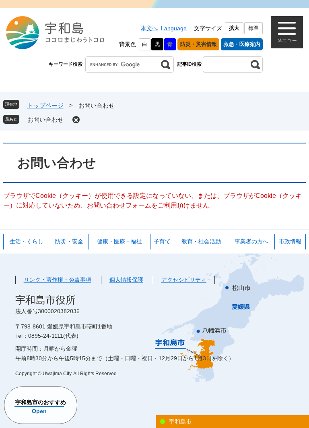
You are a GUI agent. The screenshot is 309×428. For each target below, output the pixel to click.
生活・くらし (26, 241)
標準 (253, 28)
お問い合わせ (45, 119)
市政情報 (290, 241)
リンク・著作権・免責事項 (57, 279)
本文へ (149, 28)
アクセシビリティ (183, 279)
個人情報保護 (126, 279)
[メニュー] (287, 32)
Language (174, 28)
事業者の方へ (251, 241)
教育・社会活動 (201, 241)
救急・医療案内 (242, 44)
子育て (162, 241)
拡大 (234, 28)
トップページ (45, 105)
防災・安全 (69, 241)
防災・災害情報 (198, 44)
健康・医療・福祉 (119, 241)
